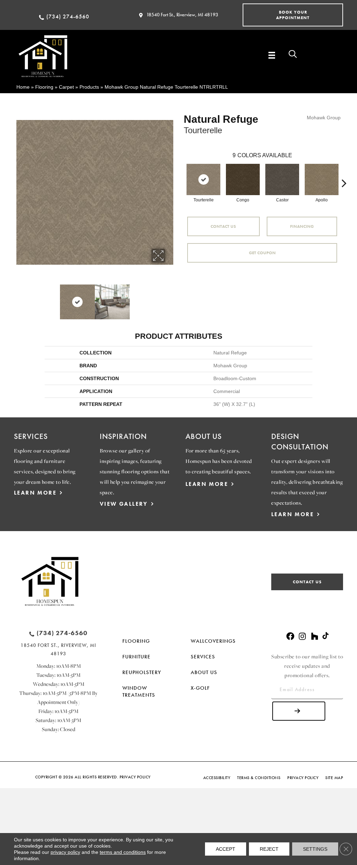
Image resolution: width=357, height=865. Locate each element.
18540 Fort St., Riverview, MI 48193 (182, 14)
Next (169, 298)
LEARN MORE (35, 492)
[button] (293, 14)
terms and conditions (123, 852)
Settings (315, 849)
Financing (302, 226)
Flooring (44, 87)
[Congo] (242, 179)
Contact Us (223, 226)
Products (89, 87)
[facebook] (290, 636)
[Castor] (282, 179)
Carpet (66, 87)
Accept (225, 849)
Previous (19, 298)
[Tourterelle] (203, 179)
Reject (269, 849)
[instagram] (302, 636)
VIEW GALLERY (124, 504)
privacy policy (65, 852)
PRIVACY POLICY (135, 777)
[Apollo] (321, 179)
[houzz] (314, 636)
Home (23, 87)
